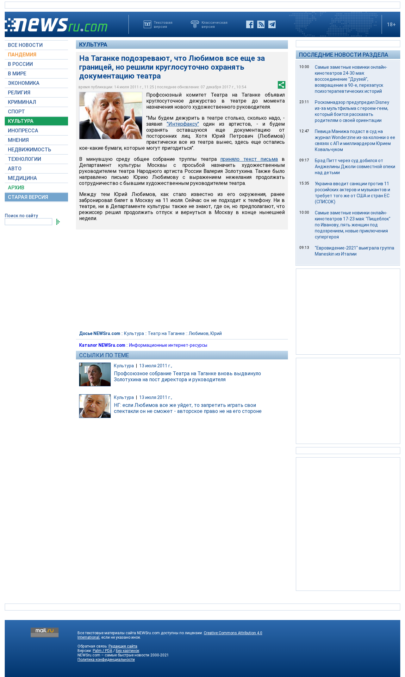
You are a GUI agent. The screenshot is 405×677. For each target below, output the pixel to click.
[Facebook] (249, 24)
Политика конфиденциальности (106, 659)
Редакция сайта (123, 646)
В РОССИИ (20, 64)
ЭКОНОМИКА (24, 83)
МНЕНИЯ (18, 140)
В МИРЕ (17, 74)
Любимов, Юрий (205, 333)
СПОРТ (16, 112)
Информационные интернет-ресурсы (168, 345)
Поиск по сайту (21, 215)
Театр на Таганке (166, 333)
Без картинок (127, 651)
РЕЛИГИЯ (19, 93)
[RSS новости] (261, 24)
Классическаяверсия (214, 24)
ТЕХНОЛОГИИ (24, 159)
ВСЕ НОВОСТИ (25, 45)
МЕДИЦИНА (22, 178)
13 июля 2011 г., (155, 365)
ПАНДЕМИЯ (22, 55)
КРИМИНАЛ (22, 102)
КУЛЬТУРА (21, 121)
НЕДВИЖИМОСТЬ (29, 150)
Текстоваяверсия (163, 24)
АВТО (15, 169)
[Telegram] (272, 24)
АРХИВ (16, 188)
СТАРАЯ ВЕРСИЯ (28, 197)
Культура (93, 44)
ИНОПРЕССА (23, 131)
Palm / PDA (102, 651)
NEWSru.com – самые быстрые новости (113, 655)
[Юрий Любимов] (110, 115)
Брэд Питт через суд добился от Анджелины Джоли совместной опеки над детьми (355, 166)
